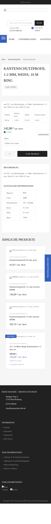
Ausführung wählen (39, 264)
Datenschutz (8, 435)
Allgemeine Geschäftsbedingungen (16, 461)
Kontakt (7, 427)
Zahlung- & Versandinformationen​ (16, 457)
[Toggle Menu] (3, 39)
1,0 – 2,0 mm (28, 203)
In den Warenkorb (32, 154)
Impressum (8, 431)
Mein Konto (8, 439)
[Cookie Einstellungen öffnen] (19, 523)
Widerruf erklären (10, 469)
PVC (25, 193)
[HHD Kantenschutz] (25, 11)
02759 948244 (16, 31)
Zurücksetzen (43, 134)
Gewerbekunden (27, 39)
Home (12, 39)
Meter (6, 139)
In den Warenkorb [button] (39, 364)
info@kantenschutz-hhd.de (16, 408)
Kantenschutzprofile (14, 59)
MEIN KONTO (26, 2)
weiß (25, 198)
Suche (39, 23)
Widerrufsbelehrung (11, 465)
